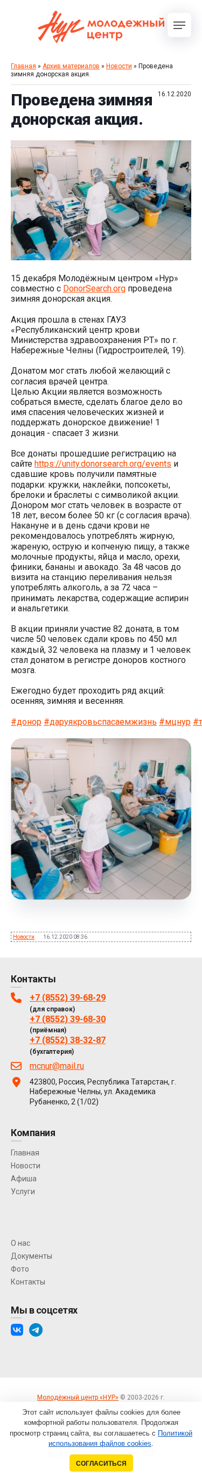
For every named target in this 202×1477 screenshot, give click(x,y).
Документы (31, 1256)
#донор (26, 722)
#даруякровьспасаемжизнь (100, 722)
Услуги (23, 1191)
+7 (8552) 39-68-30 (68, 1019)
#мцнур (175, 722)
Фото (20, 1269)
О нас (20, 1243)
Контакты (28, 1282)
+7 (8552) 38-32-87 (68, 1040)
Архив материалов (71, 66)
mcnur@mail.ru (57, 1066)
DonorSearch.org (94, 288)
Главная (23, 66)
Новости (119, 66)
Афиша (24, 1178)
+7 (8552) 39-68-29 (68, 998)
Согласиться (101, 1463)
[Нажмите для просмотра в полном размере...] (101, 257)
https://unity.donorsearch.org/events (102, 464)
